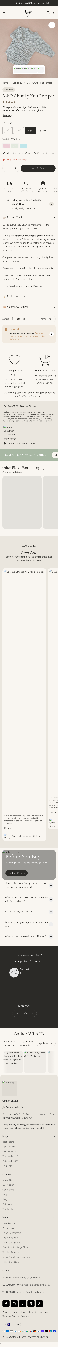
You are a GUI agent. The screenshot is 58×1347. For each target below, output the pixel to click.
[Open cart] (54, 12)
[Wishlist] (2, 1344)
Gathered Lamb (18, 1336)
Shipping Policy (42, 1312)
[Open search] (48, 12)
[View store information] (51, 204)
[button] (9, 102)
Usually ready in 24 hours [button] (23, 208)
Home (5, 82)
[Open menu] (4, 12)
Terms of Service (10, 1316)
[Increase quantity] (16, 168)
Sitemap (25, 1316)
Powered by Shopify (37, 1336)
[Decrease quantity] (5, 168)
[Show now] (51, 334)
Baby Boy (17, 82)
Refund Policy (26, 1312)
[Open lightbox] (51, 25)
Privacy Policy (9, 1312)
